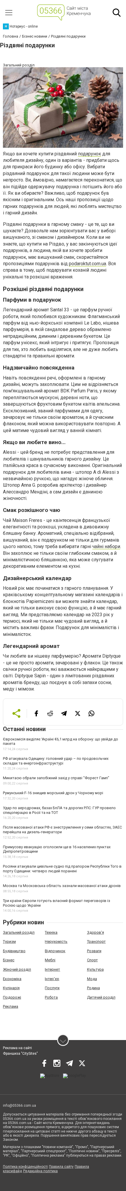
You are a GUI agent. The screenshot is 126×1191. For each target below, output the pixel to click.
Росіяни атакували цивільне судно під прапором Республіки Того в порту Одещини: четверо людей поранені (62, 868)
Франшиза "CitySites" (20, 1053)
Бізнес (8, 960)
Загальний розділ (19, 932)
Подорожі (12, 997)
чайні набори (106, 546)
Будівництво (14, 951)
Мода (92, 979)
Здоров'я (95, 932)
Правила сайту (61, 1167)
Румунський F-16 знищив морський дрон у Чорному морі (53, 793)
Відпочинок (55, 951)
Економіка (12, 979)
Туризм (9, 941)
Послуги (52, 988)
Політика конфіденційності (25, 1167)
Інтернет (52, 969)
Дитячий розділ (101, 997)
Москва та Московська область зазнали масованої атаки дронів (62, 885)
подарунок (89, 154)
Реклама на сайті (17, 1048)
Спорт (92, 960)
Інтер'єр (52, 979)
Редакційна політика (40, 1171)
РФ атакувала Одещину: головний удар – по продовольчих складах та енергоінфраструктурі (55, 760)
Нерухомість (56, 941)
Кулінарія (11, 988)
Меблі (50, 960)
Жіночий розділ (17, 969)
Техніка (51, 932)
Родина (93, 988)
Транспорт (96, 941)
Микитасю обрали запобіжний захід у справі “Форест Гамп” (56, 778)
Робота (51, 997)
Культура (95, 969)
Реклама (10, 1006)
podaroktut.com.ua (87, 263)
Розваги (94, 951)
